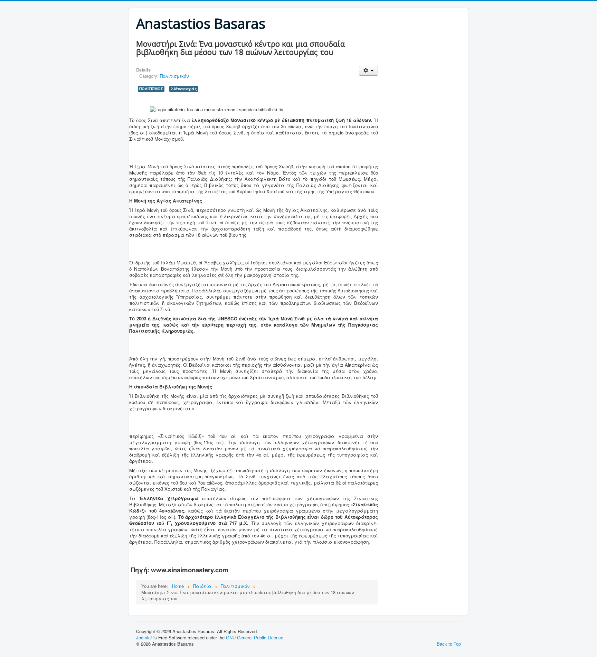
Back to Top (449, 643)
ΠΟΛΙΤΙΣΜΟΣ (151, 88)
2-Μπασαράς (184, 88)
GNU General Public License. (255, 637)
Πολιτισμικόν (174, 76)
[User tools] (368, 71)
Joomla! (144, 637)
